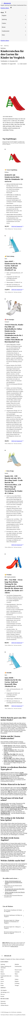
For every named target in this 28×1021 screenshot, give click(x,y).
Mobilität (17, 964)
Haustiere (3, 973)
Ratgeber (3, 5)
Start (2, 45)
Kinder (2, 985)
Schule (2, 979)
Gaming (16, 976)
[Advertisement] (14, 81)
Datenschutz (3, 1003)
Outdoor (11, 5)
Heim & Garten (18, 969)
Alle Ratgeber (4, 990)
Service (2, 981)
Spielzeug (7, 5)
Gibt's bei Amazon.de (16, 226)
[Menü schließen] (5, 12)
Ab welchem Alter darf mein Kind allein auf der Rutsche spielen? (14, 889)
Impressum (3, 1001)
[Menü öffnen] (11, 7)
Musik (16, 973)
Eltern (25, 5)
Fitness (2, 969)
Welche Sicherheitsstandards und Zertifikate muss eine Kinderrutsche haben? (13, 882)
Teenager (17, 985)
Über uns (3, 994)
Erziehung (17, 983)
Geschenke (17, 971)
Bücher (15, 5)
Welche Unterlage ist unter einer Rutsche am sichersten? (15, 893)
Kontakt (2, 996)
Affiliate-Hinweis (14, 946)
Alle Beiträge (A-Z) (5, 992)
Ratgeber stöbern (5, 8)
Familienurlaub (20, 5)
